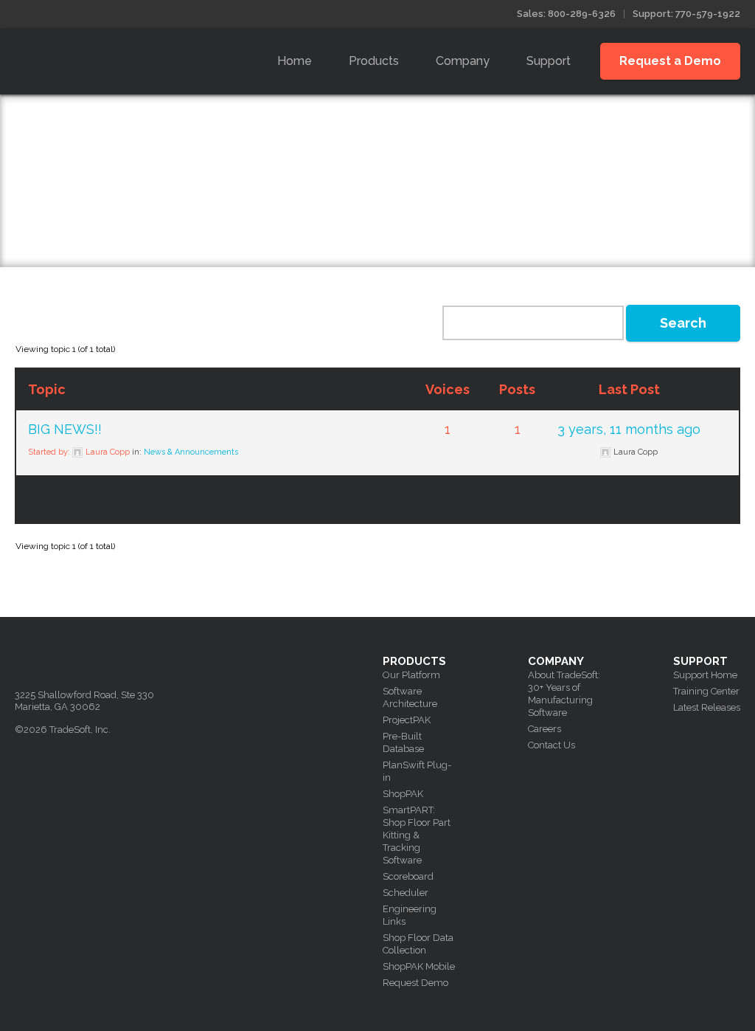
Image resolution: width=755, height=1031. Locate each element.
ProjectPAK (407, 719)
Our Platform (411, 674)
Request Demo (415, 982)
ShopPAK (403, 793)
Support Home (705, 674)
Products (374, 61)
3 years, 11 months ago (628, 429)
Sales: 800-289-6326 (566, 13)
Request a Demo (670, 61)
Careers (544, 728)
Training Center (706, 691)
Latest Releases (706, 707)
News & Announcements (191, 452)
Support (548, 61)
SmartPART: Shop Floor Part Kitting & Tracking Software (416, 835)
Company (463, 61)
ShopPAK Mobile (419, 966)
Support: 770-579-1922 (686, 13)
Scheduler (405, 892)
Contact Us (551, 745)
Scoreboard (408, 876)
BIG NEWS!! (65, 429)
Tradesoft (120, 58)
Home (294, 61)
